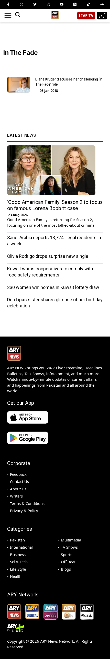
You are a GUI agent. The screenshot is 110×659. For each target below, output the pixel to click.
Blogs (66, 569)
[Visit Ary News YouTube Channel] (62, 4)
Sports (66, 554)
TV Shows (69, 547)
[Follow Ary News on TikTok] (88, 4)
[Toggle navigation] (8, 15)
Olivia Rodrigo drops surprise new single (47, 256)
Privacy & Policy (24, 510)
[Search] (18, 15)
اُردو (101, 15)
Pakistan (17, 539)
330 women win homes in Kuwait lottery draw (53, 287)
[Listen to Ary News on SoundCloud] (102, 4)
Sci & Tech (19, 561)
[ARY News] (55, 13)
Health (15, 576)
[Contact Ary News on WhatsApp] (21, 4)
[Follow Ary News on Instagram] (48, 4)
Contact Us (19, 481)
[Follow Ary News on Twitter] (35, 4)
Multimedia (71, 539)
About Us (18, 488)
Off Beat (68, 561)
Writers (16, 496)
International (21, 547)
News (21, 135)
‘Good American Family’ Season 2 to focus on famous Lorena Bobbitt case (55, 205)
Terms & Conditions (27, 503)
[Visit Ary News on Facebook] (8, 4)
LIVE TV (86, 15)
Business (18, 554)
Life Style (18, 569)
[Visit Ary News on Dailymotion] (75, 4)
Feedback (18, 474)
